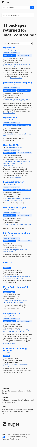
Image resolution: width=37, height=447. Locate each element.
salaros (17, 120)
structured (9, 278)
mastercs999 (10, 210)
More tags (23, 101)
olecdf (24, 276)
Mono (29, 134)
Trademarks (14, 439)
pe (29, 99)
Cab (19, 198)
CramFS (8, 200)
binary (21, 278)
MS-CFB (7, 64)
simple (25, 300)
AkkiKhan (9, 353)
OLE (4, 136)
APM (9, 198)
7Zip (6, 198)
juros (20, 300)
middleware (23, 250)
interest (16, 300)
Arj (13, 198)
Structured (6, 66)
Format (27, 64)
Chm (22, 198)
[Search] (32, 7)
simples (13, 302)
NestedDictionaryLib (14, 208)
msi (27, 99)
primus (10, 366)
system (11, 300)
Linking (5, 165)
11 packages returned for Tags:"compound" (18, 30)
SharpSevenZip (11, 313)
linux (18, 101)
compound (14, 99)
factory (11, 251)
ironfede (8, 50)
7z (5, 330)
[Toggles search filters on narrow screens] (32, 15)
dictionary (13, 224)
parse (8, 101)
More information (16, 78)
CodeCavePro (10, 120)
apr (20, 364)
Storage (12, 66)
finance (5, 366)
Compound (14, 64)
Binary (23, 64)
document (15, 276)
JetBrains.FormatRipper (16, 83)
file (26, 134)
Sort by (6, 43)
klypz (7, 289)
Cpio (4, 200)
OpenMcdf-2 (10, 118)
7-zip (24, 330)
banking (7, 364)
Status (5, 397)
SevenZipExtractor (13, 182)
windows (13, 101)
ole (20, 276)
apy (17, 364)
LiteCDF (7, 263)
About (17, 434)
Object (21, 163)
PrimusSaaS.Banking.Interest (15, 349)
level (4, 226)
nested (7, 224)
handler (5, 251)
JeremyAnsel (10, 316)
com (4, 278)
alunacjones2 (10, 235)
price (6, 300)
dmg (4, 101)
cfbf (30, 276)
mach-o (22, 99)
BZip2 (16, 198)
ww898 (14, 85)
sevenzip (10, 330)
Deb (13, 200)
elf (19, 99)
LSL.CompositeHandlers (16, 233)
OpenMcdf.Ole (11, 145)
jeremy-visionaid (16, 50)
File (19, 64)
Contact (5, 388)
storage (15, 278)
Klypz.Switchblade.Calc (16, 287)
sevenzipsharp (17, 330)
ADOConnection (11, 184)
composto (19, 302)
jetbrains (9, 85)
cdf (27, 276)
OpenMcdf (9, 48)
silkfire (8, 265)
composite (20, 224)
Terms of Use (25, 434)
